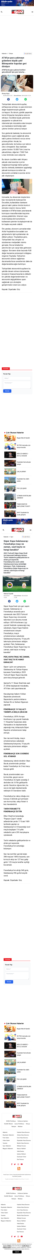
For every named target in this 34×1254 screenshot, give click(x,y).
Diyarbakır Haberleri (8, 1135)
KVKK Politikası (11, 1121)
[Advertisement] (17, 33)
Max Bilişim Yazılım (24, 1179)
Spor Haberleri (7, 1146)
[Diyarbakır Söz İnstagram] (18, 1164)
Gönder (7, 391)
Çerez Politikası (19, 1123)
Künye (28, 1123)
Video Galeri (6, 1140)
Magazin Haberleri (8, 1148)
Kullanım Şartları (23, 1121)
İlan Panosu (20, 1159)
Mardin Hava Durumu (23, 1143)
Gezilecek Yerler (21, 1156)
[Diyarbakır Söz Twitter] (15, 1164)
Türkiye (11, 53)
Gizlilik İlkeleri (8, 1123)
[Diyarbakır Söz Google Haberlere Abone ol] (27, 53)
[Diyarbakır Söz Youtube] (22, 1164)
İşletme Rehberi (21, 1154)
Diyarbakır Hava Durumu (24, 1140)
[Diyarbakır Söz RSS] (18, 1168)
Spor (12, 537)
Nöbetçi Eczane (21, 1146)
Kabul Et (17, 1252)
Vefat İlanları (20, 1151)
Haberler (4, 53)
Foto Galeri (6, 1137)
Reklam (20, 1126)
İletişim (14, 1126)
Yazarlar (5, 1143)
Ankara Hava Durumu (23, 1135)
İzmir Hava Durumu (22, 1137)
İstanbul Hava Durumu (23, 1132)
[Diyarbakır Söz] (18, 12)
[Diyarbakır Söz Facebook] (11, 1164)
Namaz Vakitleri (21, 1148)
